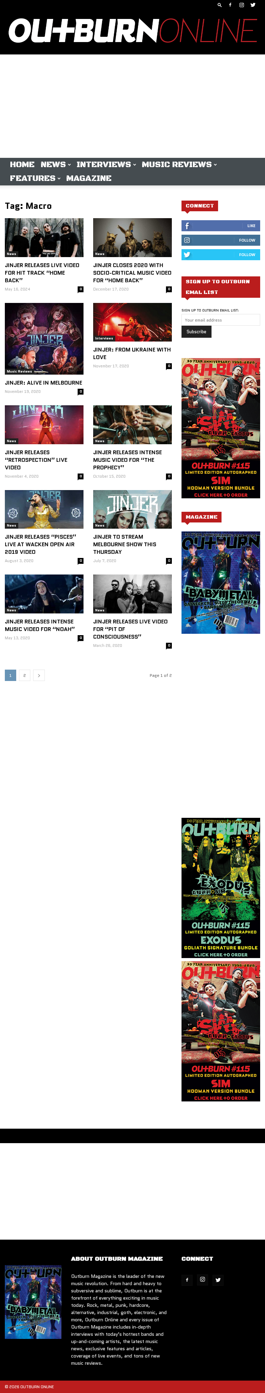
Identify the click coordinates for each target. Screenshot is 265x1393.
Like (251, 225)
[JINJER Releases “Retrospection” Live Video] (44, 424)
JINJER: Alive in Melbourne (43, 383)
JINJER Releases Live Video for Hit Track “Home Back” (42, 272)
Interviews (104, 165)
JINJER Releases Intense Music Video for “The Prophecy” (127, 459)
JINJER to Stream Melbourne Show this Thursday (124, 544)
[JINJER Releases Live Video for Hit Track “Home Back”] (44, 237)
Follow (247, 240)
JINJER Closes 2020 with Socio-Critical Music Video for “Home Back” (132, 272)
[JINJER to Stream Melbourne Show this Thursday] (132, 509)
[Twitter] (253, 5)
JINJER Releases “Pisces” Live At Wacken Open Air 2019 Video (40, 544)
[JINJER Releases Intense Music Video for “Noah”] (44, 594)
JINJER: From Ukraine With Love (132, 353)
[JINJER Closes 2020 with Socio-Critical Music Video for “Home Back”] (132, 237)
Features (33, 178)
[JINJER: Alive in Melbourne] (44, 339)
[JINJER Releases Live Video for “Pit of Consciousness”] (132, 594)
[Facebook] (230, 5)
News (53, 165)
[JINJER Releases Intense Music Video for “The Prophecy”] (132, 424)
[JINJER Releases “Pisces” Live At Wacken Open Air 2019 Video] (44, 509)
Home (22, 165)
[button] (220, 4)
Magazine (88, 178)
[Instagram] (241, 5)
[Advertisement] (132, 106)
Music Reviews (177, 165)
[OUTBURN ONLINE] (132, 32)
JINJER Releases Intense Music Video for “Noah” (40, 625)
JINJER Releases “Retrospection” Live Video (36, 459)
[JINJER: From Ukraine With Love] (132, 322)
